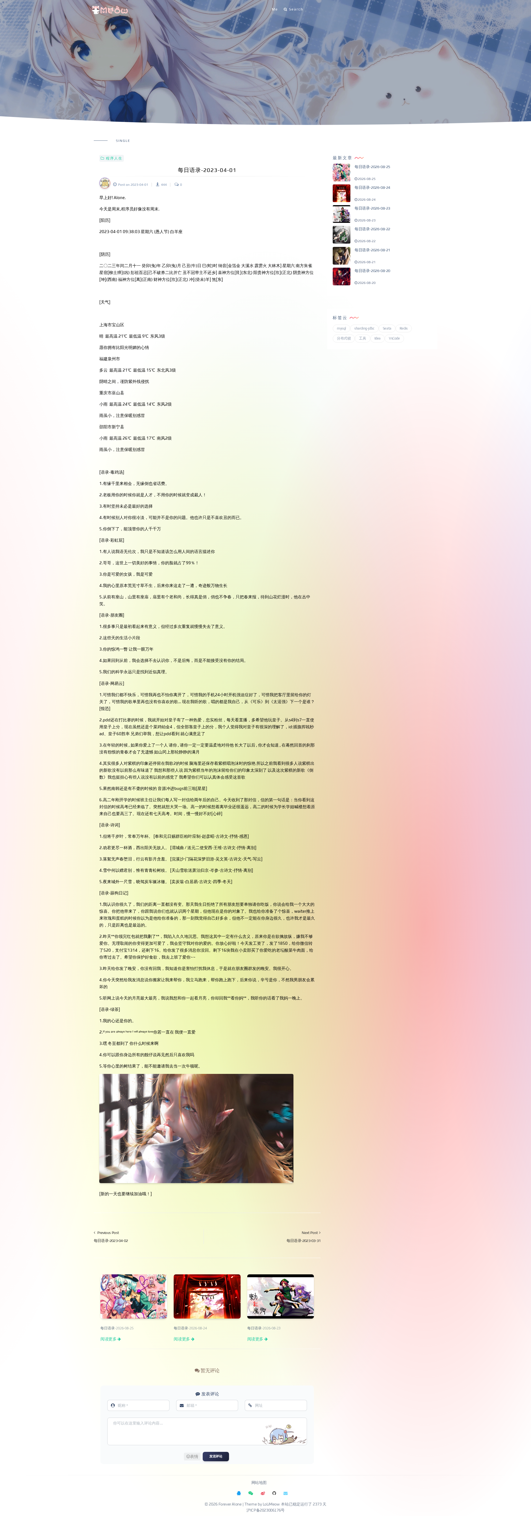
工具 (362, 338)
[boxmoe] (110, 9)
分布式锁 (344, 338)
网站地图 (258, 1483)
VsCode (394, 338)
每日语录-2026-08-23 (372, 208)
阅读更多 (108, 1339)
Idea (377, 338)
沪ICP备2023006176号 (265, 1510)
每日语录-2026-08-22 (372, 229)
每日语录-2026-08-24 (372, 187)
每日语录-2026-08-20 (372, 270)
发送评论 (215, 1456)
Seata (387, 328)
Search (296, 9)
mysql (341, 328)
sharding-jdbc (364, 328)
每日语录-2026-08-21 (372, 250)
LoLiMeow (271, 1504)
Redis (404, 328)
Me (275, 9)
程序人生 (114, 158)
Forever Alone (230, 1504)
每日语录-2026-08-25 (372, 167)
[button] (192, 1456)
